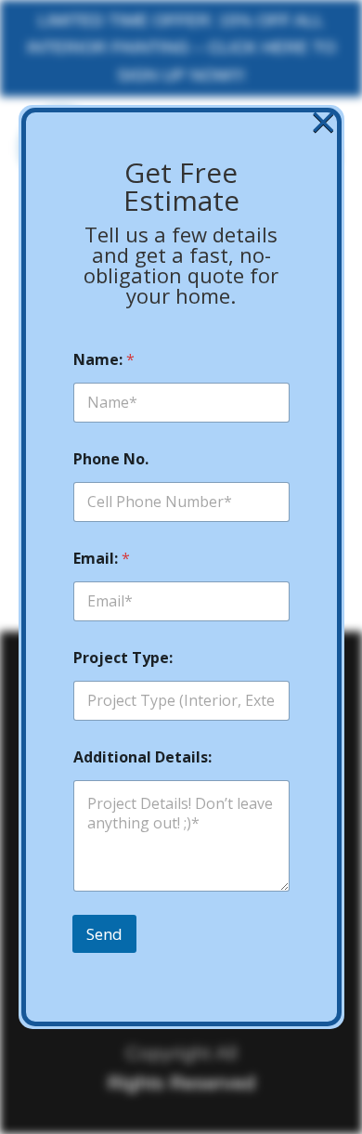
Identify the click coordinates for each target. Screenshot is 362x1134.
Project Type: (123, 658)
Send (104, 934)
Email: (101, 558)
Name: (104, 360)
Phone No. (111, 459)
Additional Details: (142, 757)
